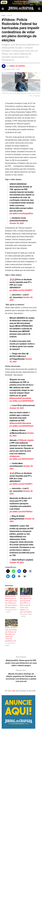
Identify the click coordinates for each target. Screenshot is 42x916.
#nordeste (26, 398)
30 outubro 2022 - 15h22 (12, 69)
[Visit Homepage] (20, 8)
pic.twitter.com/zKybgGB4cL (21, 213)
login (13, 691)
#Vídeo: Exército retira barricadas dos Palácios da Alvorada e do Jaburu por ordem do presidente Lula (11, 634)
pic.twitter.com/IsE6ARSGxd (21, 426)
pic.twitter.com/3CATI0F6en (21, 511)
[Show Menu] (3, 8)
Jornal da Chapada (17, 66)
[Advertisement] (21, 822)
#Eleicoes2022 (16, 398)
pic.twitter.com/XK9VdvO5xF (22, 459)
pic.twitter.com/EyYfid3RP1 (21, 290)
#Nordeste (26, 423)
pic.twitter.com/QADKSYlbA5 (22, 401)
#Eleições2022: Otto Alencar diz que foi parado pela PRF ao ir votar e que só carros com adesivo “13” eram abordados (26, 604)
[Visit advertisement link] (21, 2)
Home (3, 15)
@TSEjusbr (22, 440)
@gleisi (30, 440)
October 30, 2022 (17, 223)
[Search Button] (39, 8)
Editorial (9, 15)
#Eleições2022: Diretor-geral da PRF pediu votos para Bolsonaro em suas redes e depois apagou (11, 601)
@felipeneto (15, 456)
